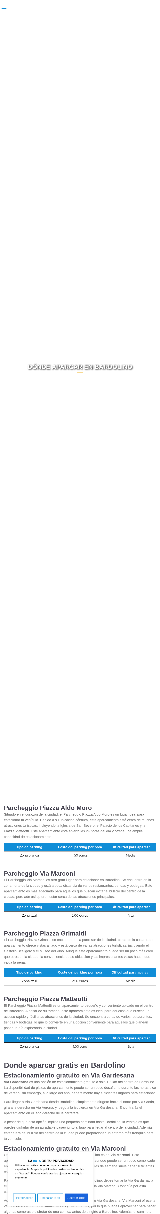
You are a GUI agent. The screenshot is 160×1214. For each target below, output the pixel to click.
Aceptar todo (76, 1198)
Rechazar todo (50, 1198)
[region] (51, 1179)
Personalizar (24, 1198)
